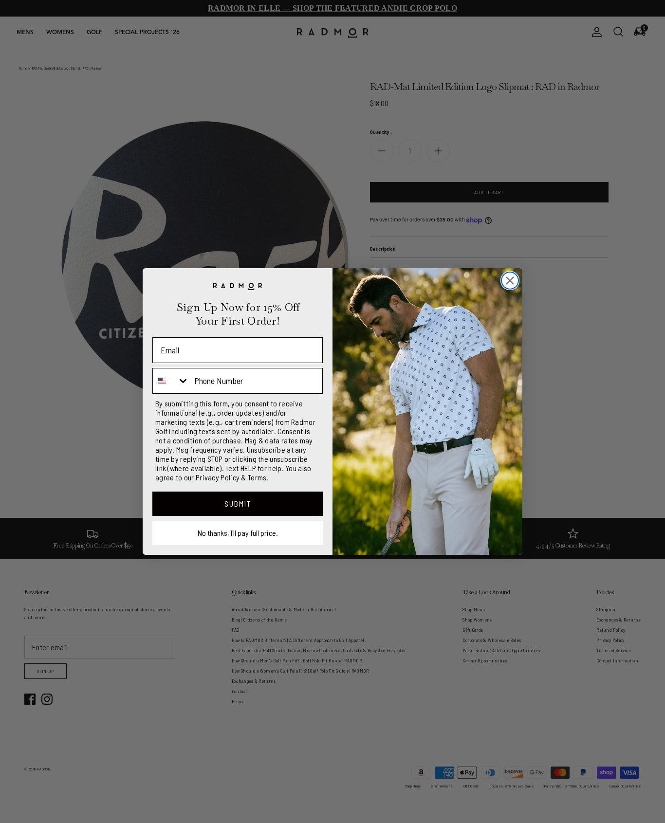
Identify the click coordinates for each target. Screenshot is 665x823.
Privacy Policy (218, 477)
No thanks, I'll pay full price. (238, 532)
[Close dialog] (509, 280)
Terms (257, 477)
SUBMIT (237, 503)
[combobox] (171, 380)
